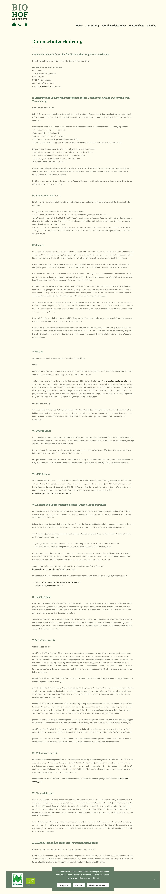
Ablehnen (78, 885)
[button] (154, 880)
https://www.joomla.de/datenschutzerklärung (51, 493)
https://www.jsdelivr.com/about (49, 585)
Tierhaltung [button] (92, 25)
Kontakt (151, 25)
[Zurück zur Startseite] (19, 15)
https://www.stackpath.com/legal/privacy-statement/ (58, 582)
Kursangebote (136, 25)
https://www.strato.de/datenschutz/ (112, 381)
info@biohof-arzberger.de (49, 86)
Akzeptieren (64, 885)
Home (79, 25)
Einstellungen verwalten (97, 885)
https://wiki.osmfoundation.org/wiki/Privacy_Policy (54, 569)
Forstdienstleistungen (114, 25)
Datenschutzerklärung (89, 878)
